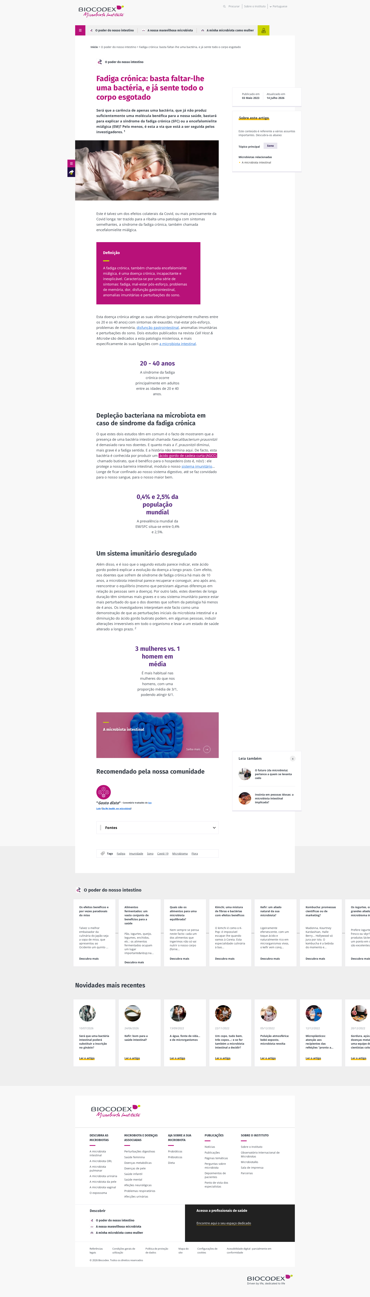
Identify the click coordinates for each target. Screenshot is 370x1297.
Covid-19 (162, 853)
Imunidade (136, 853)
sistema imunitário (197, 466)
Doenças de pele (135, 1168)
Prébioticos (175, 1157)
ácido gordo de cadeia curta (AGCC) (187, 455)
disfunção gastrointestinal (158, 327)
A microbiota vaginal (103, 1187)
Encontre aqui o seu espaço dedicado (224, 1223)
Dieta (171, 1163)
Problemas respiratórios (139, 1191)
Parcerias (247, 1173)
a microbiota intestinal (177, 343)
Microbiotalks (249, 1162)
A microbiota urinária (103, 1176)
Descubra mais (89, 958)
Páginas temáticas (216, 1158)
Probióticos (175, 1151)
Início (94, 47)
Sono (150, 853)
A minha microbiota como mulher (230, 30)
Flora (195, 853)
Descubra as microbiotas (99, 1138)
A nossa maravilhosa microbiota (170, 30)
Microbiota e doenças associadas (141, 1138)
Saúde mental (133, 1179)
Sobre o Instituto (255, 6)
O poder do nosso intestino (114, 30)
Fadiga (121, 853)
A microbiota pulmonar (98, 1168)
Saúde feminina (134, 1157)
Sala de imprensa (252, 1167)
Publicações (214, 1135)
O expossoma (98, 1193)
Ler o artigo (87, 1058)
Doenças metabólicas (138, 1163)
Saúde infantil (133, 1174)
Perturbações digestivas (139, 1151)
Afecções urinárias (136, 1196)
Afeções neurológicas (138, 1185)
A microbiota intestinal (256, 162)
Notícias (210, 1147)
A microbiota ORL (101, 1161)
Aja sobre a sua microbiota (179, 1138)
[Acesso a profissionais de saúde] (263, 30)
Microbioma (180, 853)
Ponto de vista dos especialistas (216, 1184)
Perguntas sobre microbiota (215, 1165)
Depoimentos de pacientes (215, 1175)
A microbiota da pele (103, 1181)
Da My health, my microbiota (116, 808)
